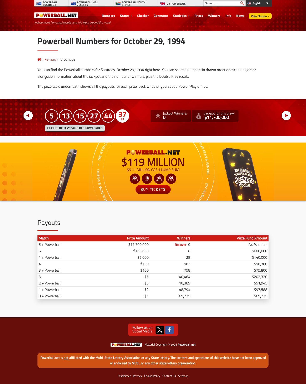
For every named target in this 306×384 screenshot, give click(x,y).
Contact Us (169, 376)
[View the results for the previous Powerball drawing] (28, 116)
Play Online (259, 16)
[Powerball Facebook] (169, 330)
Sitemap (183, 376)
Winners (214, 15)
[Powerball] (39, 59)
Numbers (108, 15)
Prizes (198, 15)
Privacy (137, 376)
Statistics (180, 15)
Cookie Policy (152, 376)
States (124, 15)
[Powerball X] (159, 330)
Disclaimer (124, 376)
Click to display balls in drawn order (75, 128)
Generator (161, 15)
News (240, 15)
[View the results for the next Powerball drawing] (286, 116)
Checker (143, 15)
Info (228, 15)
